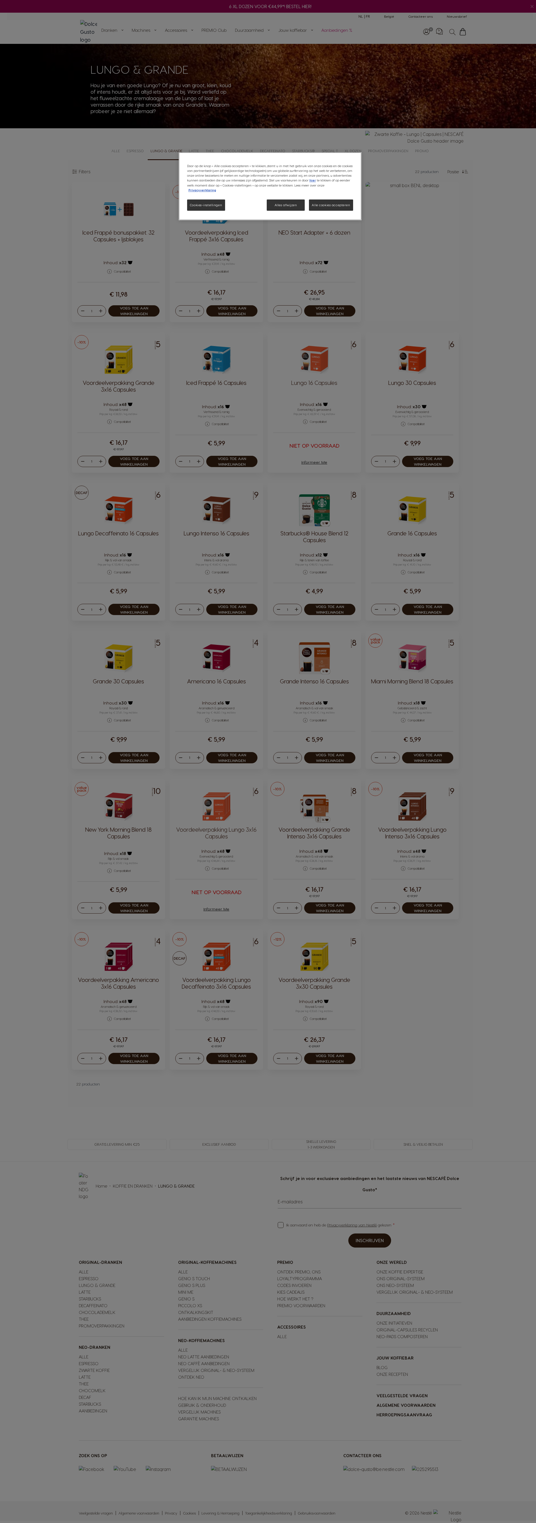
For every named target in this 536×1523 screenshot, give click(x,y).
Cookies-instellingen (206, 205)
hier (313, 180)
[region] (270, 186)
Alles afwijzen (286, 205)
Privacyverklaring (202, 190)
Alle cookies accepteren (331, 205)
